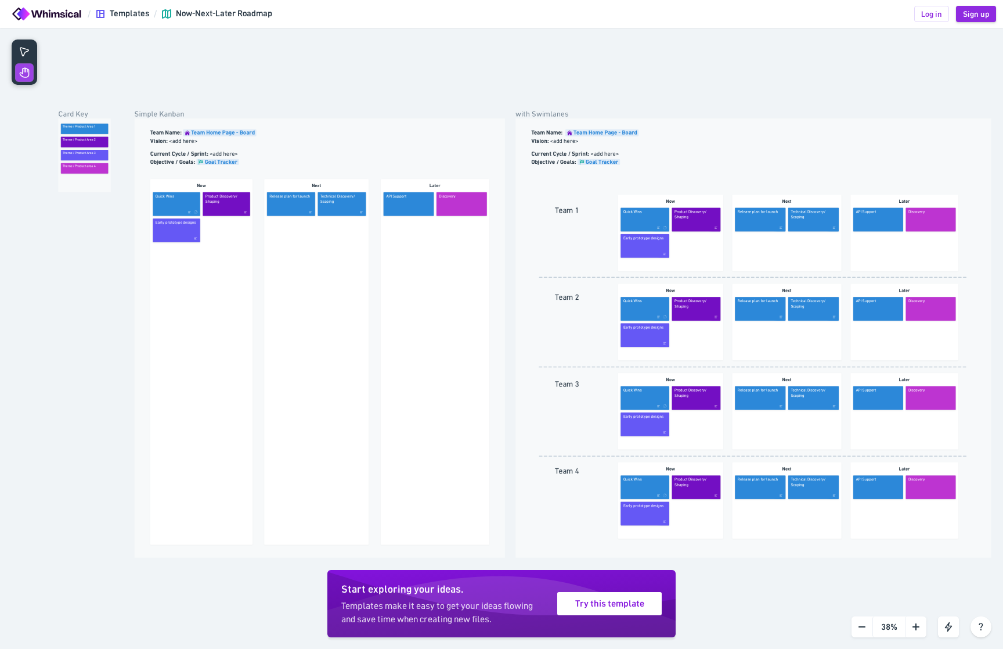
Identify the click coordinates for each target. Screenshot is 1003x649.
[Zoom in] (915, 626)
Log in (931, 14)
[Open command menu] (948, 626)
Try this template (609, 603)
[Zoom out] (862, 626)
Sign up (976, 14)
